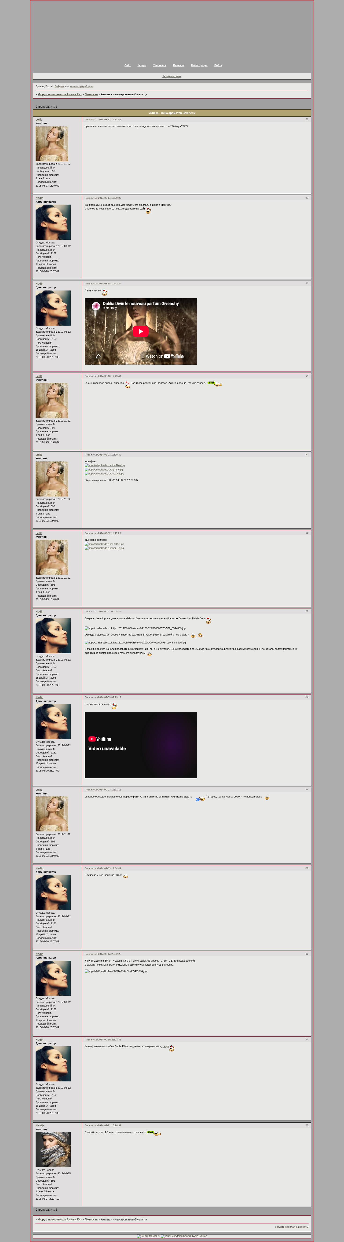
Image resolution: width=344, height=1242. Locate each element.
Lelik (39, 119)
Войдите (59, 86)
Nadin (39, 198)
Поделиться (91, 119)
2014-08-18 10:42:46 (109, 283)
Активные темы (171, 76)
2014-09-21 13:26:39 (109, 1125)
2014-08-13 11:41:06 (109, 119)
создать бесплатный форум (291, 1226)
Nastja (40, 1125)
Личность (91, 94)
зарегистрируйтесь (81, 86)
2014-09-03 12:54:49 (109, 868)
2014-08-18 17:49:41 (109, 376)
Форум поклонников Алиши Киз (60, 94)
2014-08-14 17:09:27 (109, 198)
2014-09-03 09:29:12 (109, 697)
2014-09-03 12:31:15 (109, 789)
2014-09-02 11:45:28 (109, 533)
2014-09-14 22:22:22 (109, 954)
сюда (166, 1046)
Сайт (127, 65)
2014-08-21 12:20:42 (109, 454)
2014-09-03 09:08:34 (109, 611)
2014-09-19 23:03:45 (109, 1039)
